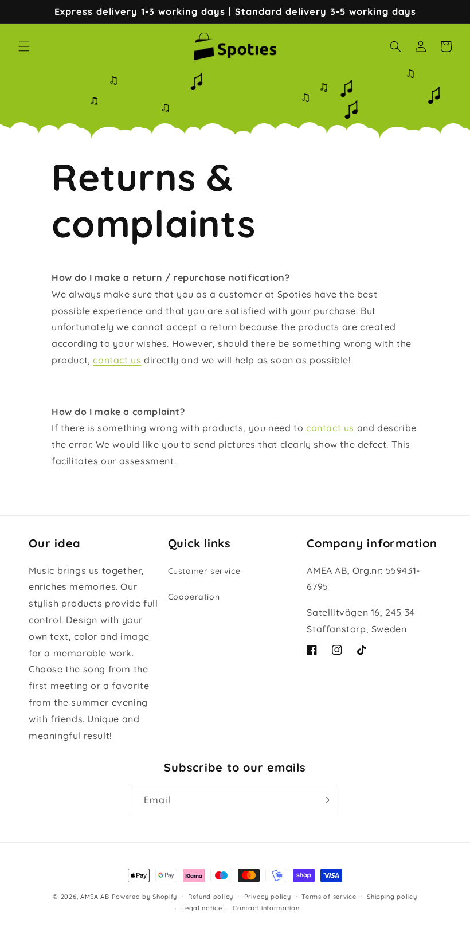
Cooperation (194, 597)
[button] (24, 46)
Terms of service (328, 897)
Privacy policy (267, 897)
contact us (117, 360)
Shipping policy (392, 897)
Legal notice (201, 908)
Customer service (204, 571)
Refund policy (210, 897)
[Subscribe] (325, 800)
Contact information (266, 908)
